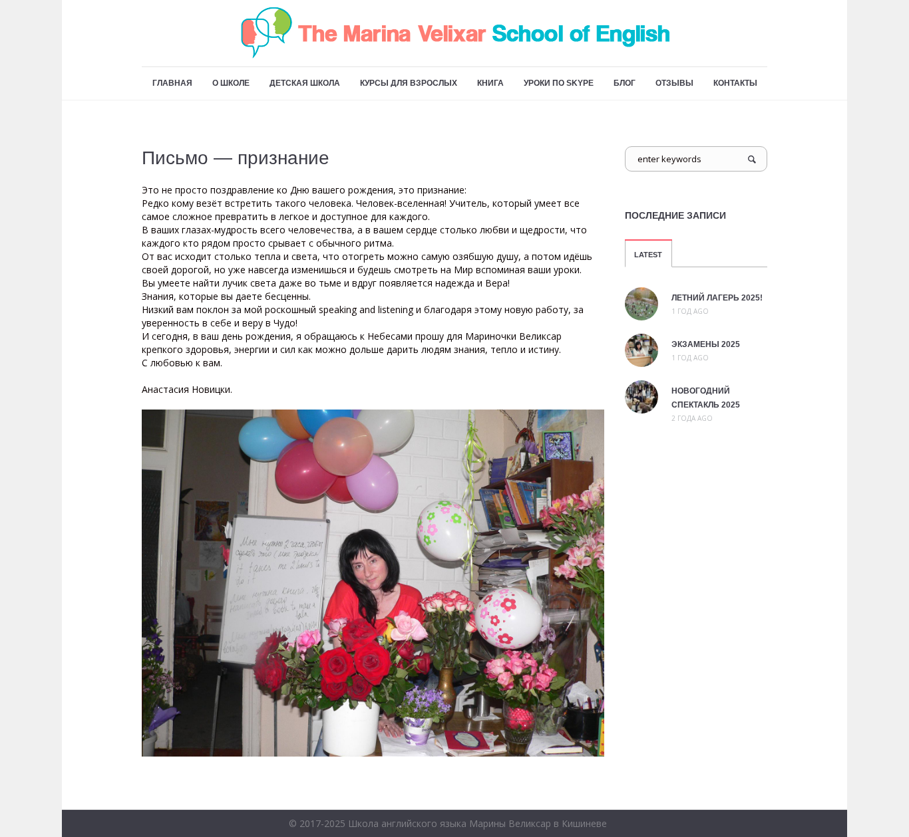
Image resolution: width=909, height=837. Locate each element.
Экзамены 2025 (705, 344)
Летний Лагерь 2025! (717, 297)
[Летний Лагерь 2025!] (641, 302)
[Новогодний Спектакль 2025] (641, 396)
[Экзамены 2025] (641, 349)
